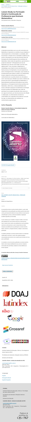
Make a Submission (7, 271)
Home (2, 4)
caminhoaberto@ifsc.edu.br (9, 363)
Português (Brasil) (6, 377)
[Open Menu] (1, 1)
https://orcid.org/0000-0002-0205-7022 (8, 41)
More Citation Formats (7, 188)
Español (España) (6, 380)
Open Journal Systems (7, 265)
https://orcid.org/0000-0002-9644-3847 (8, 35)
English (4, 375)
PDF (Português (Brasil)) (8, 165)
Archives (8, 4)
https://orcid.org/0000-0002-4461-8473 (8, 28)
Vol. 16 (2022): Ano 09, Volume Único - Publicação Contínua (14, 6)
